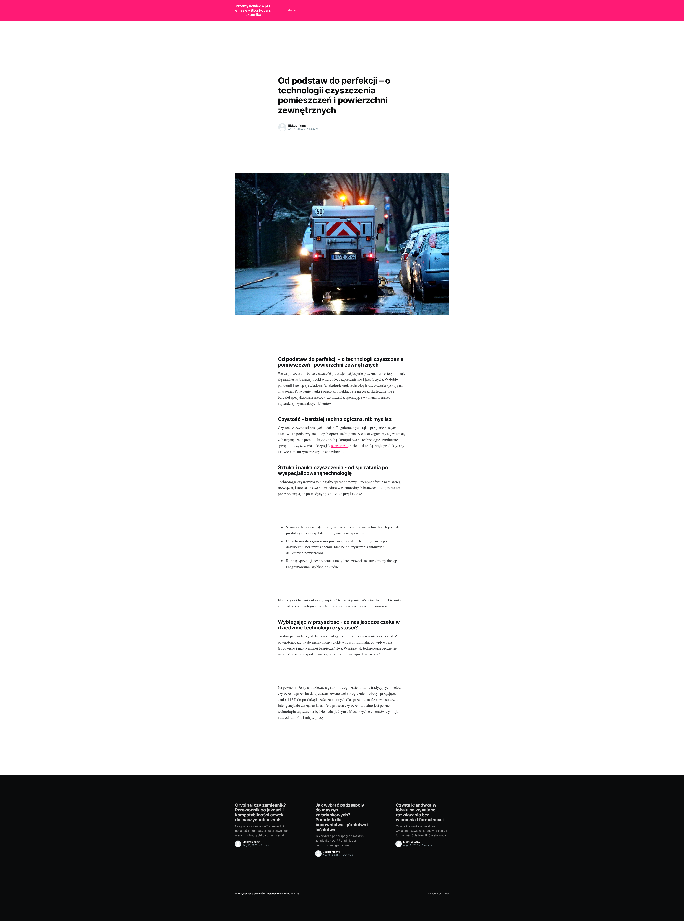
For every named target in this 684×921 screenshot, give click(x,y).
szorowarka (339, 445)
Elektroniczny (297, 125)
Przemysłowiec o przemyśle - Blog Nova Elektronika (252, 10)
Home (292, 10)
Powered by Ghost (438, 893)
